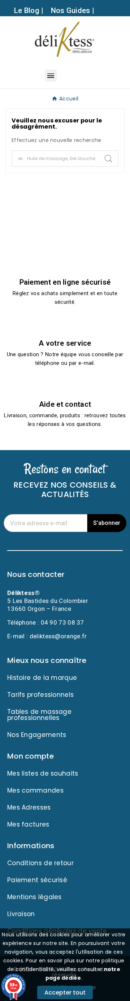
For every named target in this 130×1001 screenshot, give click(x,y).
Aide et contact (65, 404)
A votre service (65, 343)
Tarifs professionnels (40, 694)
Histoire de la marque (42, 677)
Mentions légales (34, 897)
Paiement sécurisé (37, 880)
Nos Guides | (73, 10)
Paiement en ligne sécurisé (65, 282)
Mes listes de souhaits (42, 773)
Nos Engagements (36, 734)
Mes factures (28, 824)
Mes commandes (35, 790)
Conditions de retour (40, 863)
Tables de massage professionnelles (39, 714)
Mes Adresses (29, 807)
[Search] (108, 159)
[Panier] (81, 75)
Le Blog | (29, 10)
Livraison (21, 914)
